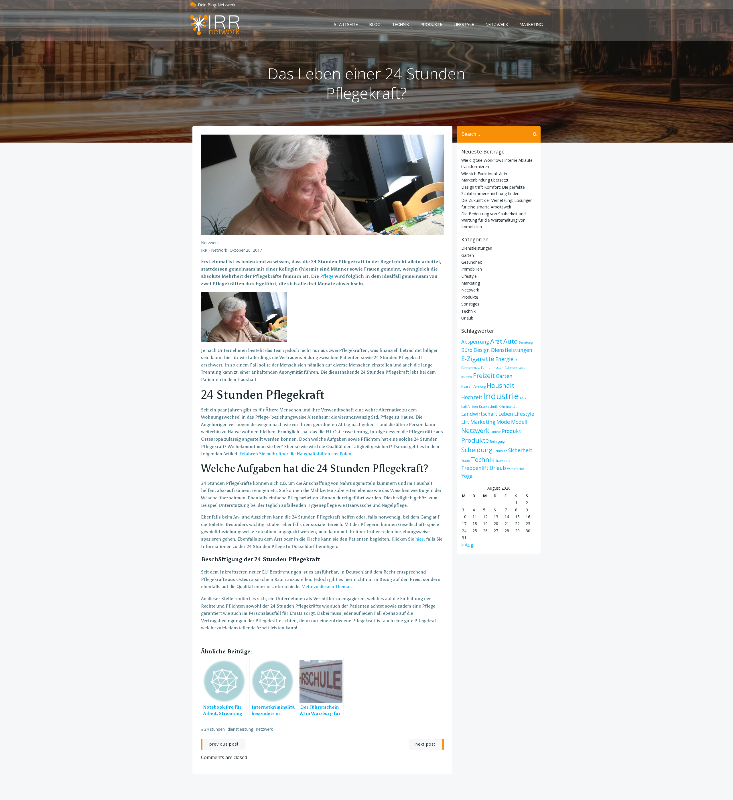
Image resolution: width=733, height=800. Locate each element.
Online (495, 432)
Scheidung (476, 449)
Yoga (467, 475)
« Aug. (467, 545)
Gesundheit (471, 262)
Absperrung (475, 341)
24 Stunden (214, 729)
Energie (504, 359)
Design (482, 349)
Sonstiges (470, 304)
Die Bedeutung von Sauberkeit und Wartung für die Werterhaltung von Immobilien (493, 220)
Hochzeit (471, 397)
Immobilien (471, 269)
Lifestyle (464, 24)
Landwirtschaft (479, 413)
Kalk (523, 398)
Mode (503, 421)
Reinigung (497, 442)
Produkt (511, 430)
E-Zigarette (477, 358)
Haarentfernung (473, 387)
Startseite (346, 24)
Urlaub (467, 318)
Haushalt (500, 385)
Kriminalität (508, 407)
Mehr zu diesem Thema (325, 586)
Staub (465, 461)
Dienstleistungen (476, 248)
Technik (400, 24)
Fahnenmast (470, 368)
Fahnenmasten (492, 368)
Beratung (526, 342)
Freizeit (484, 375)
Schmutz (500, 451)
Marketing (531, 24)
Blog (375, 24)
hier (419, 539)
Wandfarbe (515, 469)
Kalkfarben (469, 407)
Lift (465, 421)
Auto (510, 341)
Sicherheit (520, 450)
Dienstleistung (240, 729)
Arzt (496, 341)
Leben (505, 413)
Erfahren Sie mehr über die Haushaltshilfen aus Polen (295, 453)
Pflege (326, 276)
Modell (519, 421)
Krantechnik (488, 407)
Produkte (431, 24)
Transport (503, 461)
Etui (517, 360)
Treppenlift (474, 467)
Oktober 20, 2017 (246, 250)
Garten (467, 255)
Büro (466, 349)
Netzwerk (497, 24)
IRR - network (214, 250)
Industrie (501, 396)
